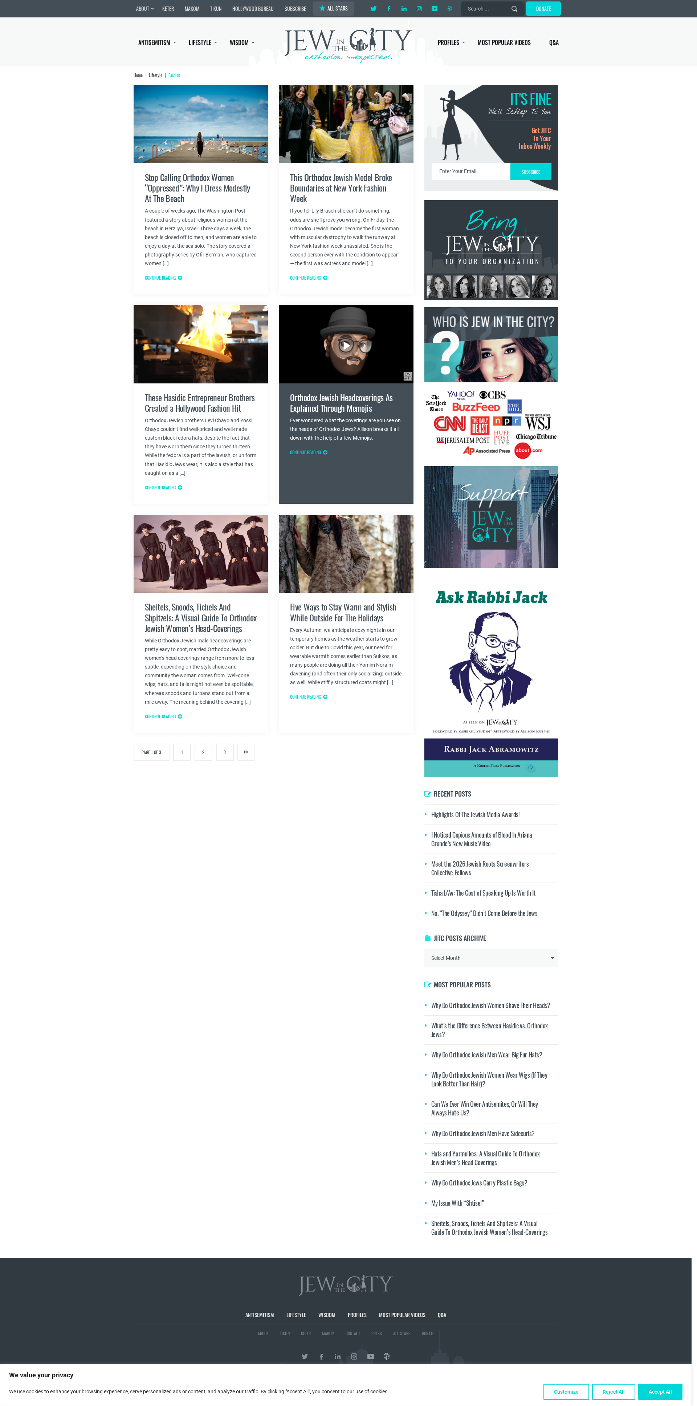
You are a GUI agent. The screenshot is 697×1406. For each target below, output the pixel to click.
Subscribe (348, 764)
